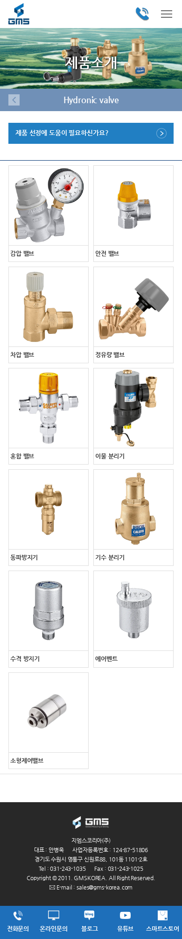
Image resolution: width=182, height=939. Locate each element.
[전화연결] (142, 14)
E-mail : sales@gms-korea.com (94, 887)
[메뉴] (167, 13)
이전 (14, 100)
